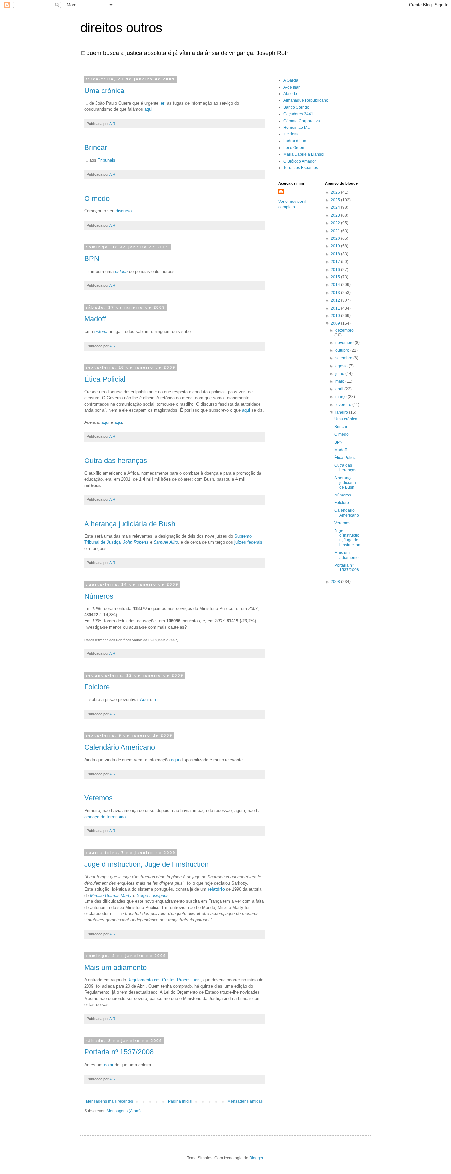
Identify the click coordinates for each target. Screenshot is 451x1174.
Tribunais (106, 160)
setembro (344, 358)
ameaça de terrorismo (105, 816)
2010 (336, 315)
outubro (342, 350)
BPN (91, 258)
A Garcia (290, 80)
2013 (336, 292)
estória (100, 331)
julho (340, 373)
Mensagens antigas (245, 1101)
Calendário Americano (119, 747)
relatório (216, 889)
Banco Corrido (296, 107)
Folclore (97, 687)
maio (340, 381)
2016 (336, 269)
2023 (336, 215)
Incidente (291, 134)
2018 (336, 254)
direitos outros (121, 27)
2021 (336, 231)
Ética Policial (104, 379)
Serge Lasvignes (153, 895)
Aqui (144, 699)
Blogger (256, 1158)
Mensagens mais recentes (109, 1101)
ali (156, 699)
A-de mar (291, 87)
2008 (336, 581)
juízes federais (248, 542)
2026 (336, 192)
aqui (148, 109)
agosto (342, 366)
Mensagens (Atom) (124, 1111)
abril (339, 389)
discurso (124, 210)
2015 (336, 277)
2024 (336, 207)
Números (98, 596)
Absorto (290, 94)
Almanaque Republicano (305, 100)
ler (162, 103)
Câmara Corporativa (301, 121)
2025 (336, 200)
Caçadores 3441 (298, 114)
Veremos (98, 798)
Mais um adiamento (115, 967)
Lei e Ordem (294, 147)
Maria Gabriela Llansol (303, 154)
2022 (336, 223)
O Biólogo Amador (299, 161)
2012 (336, 300)
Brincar (95, 147)
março (341, 396)
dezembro (344, 330)
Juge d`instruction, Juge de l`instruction (146, 864)
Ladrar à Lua (294, 141)
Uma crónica (104, 91)
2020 (336, 238)
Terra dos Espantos (300, 167)
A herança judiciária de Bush (129, 524)
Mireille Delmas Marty (111, 895)
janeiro (342, 412)
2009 (336, 323)
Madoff (95, 319)
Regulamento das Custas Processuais (164, 979)
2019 (336, 246)
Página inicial (180, 1101)
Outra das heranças (115, 461)
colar (108, 1064)
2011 (336, 308)
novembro (345, 342)
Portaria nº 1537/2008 (119, 1052)
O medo (97, 198)
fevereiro (343, 404)
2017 (336, 261)
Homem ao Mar (297, 127)
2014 (336, 284)
